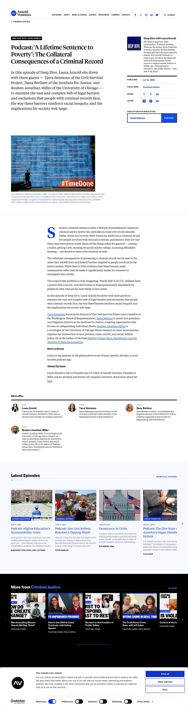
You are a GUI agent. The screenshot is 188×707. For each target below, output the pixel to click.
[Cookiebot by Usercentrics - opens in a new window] (18, 702)
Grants (92, 15)
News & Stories (79, 15)
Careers (115, 15)
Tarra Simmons (56, 314)
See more (172, 588)
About (67, 15)
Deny (165, 689)
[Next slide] (182, 523)
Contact (126, 15)
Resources (104, 15)
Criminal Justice (151, 87)
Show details (143, 701)
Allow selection (165, 682)
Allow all (165, 674)
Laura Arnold (29, 408)
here (49, 381)
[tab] (78, 644)
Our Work (57, 15)
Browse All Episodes (166, 477)
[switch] (79, 701)
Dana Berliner (105, 318)
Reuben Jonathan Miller (111, 326)
